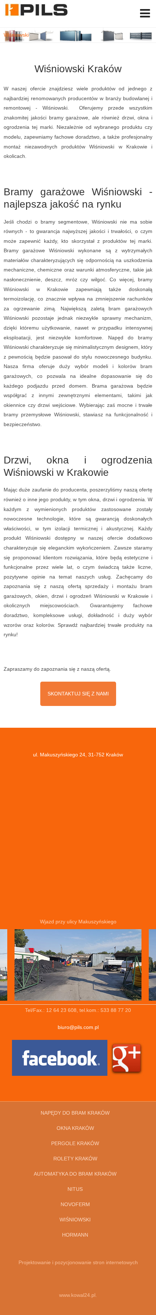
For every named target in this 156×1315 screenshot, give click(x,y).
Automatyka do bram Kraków (75, 1174)
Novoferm (75, 1204)
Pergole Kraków (75, 1143)
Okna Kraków (75, 1128)
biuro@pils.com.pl (78, 1027)
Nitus (75, 1189)
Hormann (75, 1235)
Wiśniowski (75, 1219)
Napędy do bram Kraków (75, 1113)
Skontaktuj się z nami (78, 694)
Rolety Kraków (75, 1158)
